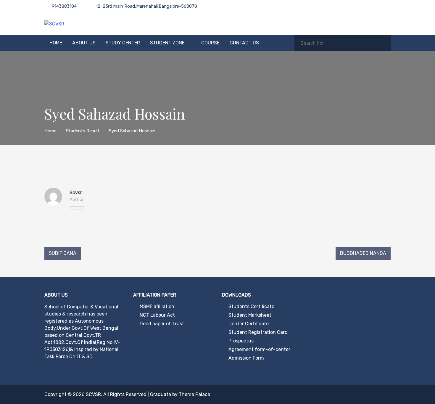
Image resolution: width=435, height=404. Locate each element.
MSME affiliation (157, 306)
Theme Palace (194, 394)
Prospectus (241, 341)
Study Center (123, 43)
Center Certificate (248, 323)
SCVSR (93, 394)
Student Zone (167, 43)
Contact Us (244, 43)
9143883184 (64, 6)
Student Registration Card (258, 332)
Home (55, 43)
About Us (84, 43)
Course (210, 43)
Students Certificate (251, 306)
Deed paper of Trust (162, 323)
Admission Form (246, 358)
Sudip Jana (62, 253)
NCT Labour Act (157, 315)
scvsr (76, 192)
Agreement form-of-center (259, 349)
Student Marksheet (249, 315)
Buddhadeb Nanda (363, 253)
